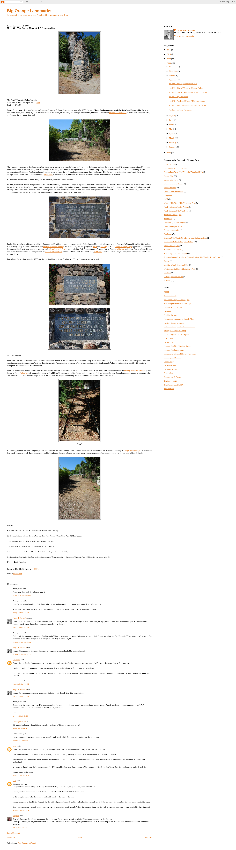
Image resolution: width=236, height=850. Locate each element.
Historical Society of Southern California (179, 326)
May (171, 129)
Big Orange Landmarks (29, 10)
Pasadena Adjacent (171, 369)
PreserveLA (168, 373)
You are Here (169, 388)
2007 (169, 152)
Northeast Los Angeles (172, 214)
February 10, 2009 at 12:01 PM (22, 654)
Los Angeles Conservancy (174, 350)
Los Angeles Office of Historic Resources (180, 353)
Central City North (171, 179)
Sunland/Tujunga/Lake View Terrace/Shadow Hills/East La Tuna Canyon (192, 257)
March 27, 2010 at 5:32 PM (21, 684)
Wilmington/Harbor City (173, 276)
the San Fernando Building (53, 246)
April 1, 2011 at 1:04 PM (20, 728)
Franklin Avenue (170, 315)
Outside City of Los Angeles (175, 222)
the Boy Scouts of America (134, 370)
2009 (169, 58)
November (173, 71)
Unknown (16, 659)
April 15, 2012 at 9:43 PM (20, 740)
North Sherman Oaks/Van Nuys (176, 210)
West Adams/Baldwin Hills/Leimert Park (179, 269)
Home (80, 837)
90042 (166, 292)
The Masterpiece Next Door (174, 384)
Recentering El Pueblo (172, 377)
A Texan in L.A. (170, 295)
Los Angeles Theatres (172, 357)
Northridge (168, 218)
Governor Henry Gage (123, 246)
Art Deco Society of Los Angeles (176, 299)
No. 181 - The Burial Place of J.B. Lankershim (31, 28)
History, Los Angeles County (175, 330)
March (172, 138)
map (38, 102)
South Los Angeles (171, 245)
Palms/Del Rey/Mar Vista (173, 226)
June (171, 124)
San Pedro (168, 234)
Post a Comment (13, 833)
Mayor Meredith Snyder (58, 249)
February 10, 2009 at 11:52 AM (22, 642)
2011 (169, 49)
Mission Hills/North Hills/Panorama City (179, 203)
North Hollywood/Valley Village (176, 206)
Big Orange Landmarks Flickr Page (177, 303)
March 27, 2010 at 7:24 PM (21, 696)
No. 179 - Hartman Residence (180, 109)
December (173, 66)
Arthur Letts (24, 373)
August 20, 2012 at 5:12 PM (21, 810)
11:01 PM (35, 569)
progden (16, 815)
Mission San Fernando (117, 112)
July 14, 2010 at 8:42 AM (20, 716)
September (173, 80)
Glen (14, 745)
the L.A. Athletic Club (53, 251)
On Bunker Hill (170, 365)
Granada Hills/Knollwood (173, 191)
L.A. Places (168, 338)
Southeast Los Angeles (173, 249)
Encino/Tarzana (170, 187)
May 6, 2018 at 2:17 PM (20, 827)
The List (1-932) (170, 380)
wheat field (48, 174)
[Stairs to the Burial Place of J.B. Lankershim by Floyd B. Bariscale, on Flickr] (79, 441)
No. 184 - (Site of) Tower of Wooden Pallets (186, 88)
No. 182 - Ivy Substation (178, 96)
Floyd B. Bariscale (20, 618)
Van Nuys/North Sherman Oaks (176, 265)
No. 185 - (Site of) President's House (183, 83)
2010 (169, 54)
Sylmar (166, 261)
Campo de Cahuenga (132, 450)
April (171, 133)
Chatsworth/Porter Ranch (173, 183)
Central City (168, 176)
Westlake (167, 272)
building (104, 246)
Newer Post (11, 837)
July (171, 120)
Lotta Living (169, 361)
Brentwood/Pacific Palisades (175, 168)
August (172, 115)
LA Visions (168, 342)
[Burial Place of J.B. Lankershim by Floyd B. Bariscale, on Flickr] (79, 93)
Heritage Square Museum (174, 323)
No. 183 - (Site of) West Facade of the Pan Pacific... (189, 92)
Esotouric (167, 311)
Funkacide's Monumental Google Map (179, 319)
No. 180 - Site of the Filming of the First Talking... (188, 105)
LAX (166, 199)
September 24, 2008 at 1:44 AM (22, 595)
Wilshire (167, 280)
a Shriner (120, 249)
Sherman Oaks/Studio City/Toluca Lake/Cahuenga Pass (185, 237)
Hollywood (17, 573)
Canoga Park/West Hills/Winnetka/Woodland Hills (183, 172)
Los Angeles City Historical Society (177, 346)
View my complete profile (184, 36)
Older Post (148, 837)
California (98, 251)
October (172, 75)
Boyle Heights (169, 164)
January (172, 146)
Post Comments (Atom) (27, 843)
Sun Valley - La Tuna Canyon (175, 253)
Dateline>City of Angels (173, 307)
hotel (95, 246)
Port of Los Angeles (171, 230)
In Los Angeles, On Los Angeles (176, 334)
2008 (169, 63)
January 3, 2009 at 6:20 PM (21, 627)
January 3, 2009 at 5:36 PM (21, 613)
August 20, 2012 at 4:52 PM (21, 775)
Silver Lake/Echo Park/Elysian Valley (178, 241)
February (173, 142)
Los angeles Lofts (19, 721)
